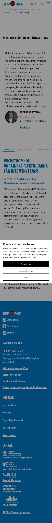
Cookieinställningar (26, 271)
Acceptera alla (26, 264)
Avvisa (26, 278)
